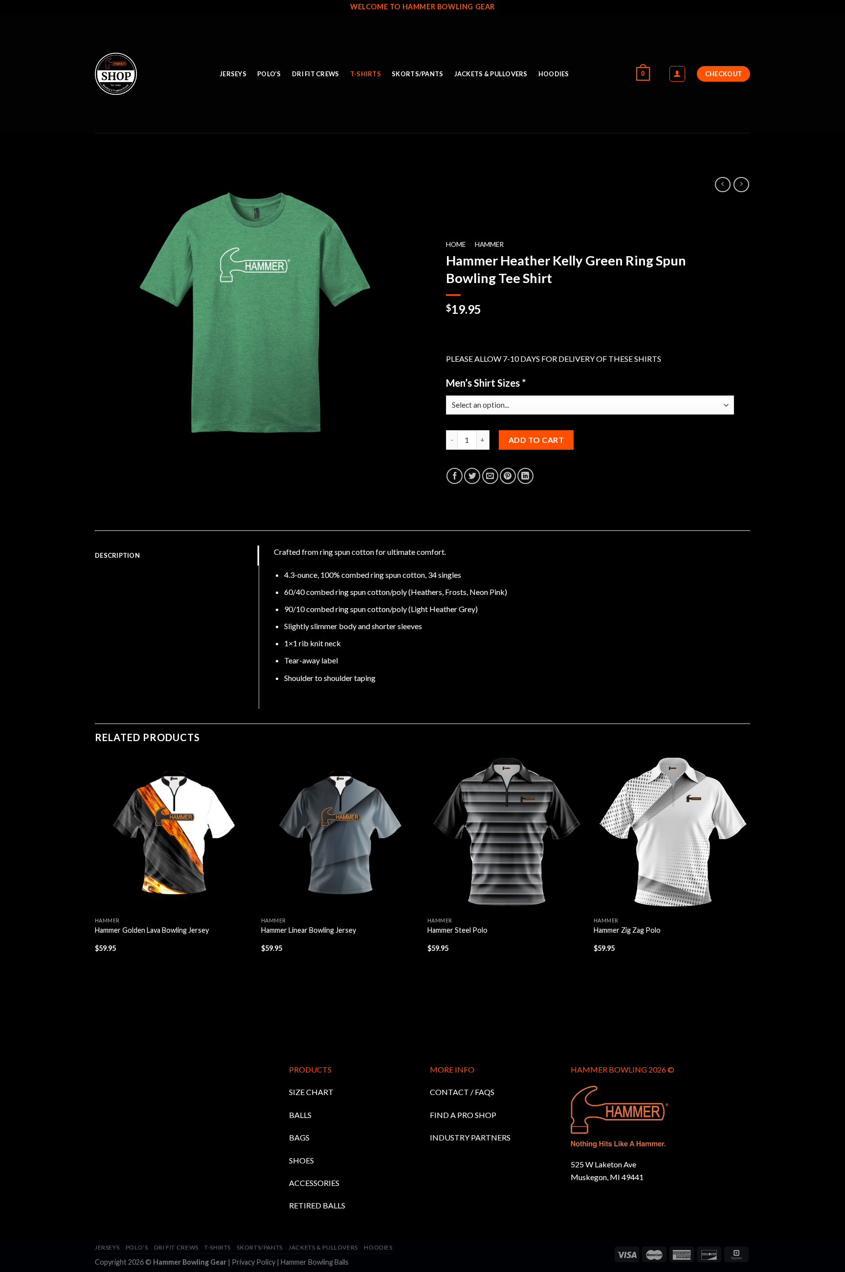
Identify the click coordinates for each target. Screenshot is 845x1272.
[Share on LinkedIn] (525, 476)
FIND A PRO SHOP (463, 1114)
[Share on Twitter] (472, 476)
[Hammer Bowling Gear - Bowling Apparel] (150, 74)
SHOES (301, 1160)
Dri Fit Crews (315, 74)
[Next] (749, 901)
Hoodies (553, 74)
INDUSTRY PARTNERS (470, 1137)
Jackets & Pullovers (491, 74)
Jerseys (233, 74)
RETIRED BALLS (317, 1205)
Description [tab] (117, 555)
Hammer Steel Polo (457, 930)
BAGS (299, 1137)
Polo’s (269, 74)
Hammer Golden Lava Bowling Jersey (152, 930)
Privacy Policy (253, 1262)
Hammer (489, 244)
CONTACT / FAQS (462, 1092)
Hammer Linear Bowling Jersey (308, 930)
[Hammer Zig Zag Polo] (672, 833)
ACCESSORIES (314, 1182)
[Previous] (95, 901)
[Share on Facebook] (454, 476)
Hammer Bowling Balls (315, 1262)
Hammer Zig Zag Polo (627, 930)
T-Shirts (365, 74)
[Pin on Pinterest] (508, 476)
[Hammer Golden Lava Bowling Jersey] (173, 833)
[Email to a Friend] (490, 476)
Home (456, 244)
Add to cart (536, 439)
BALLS (300, 1114)
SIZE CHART (311, 1092)
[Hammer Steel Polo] (505, 833)
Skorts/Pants (417, 74)
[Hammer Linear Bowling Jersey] (339, 833)
